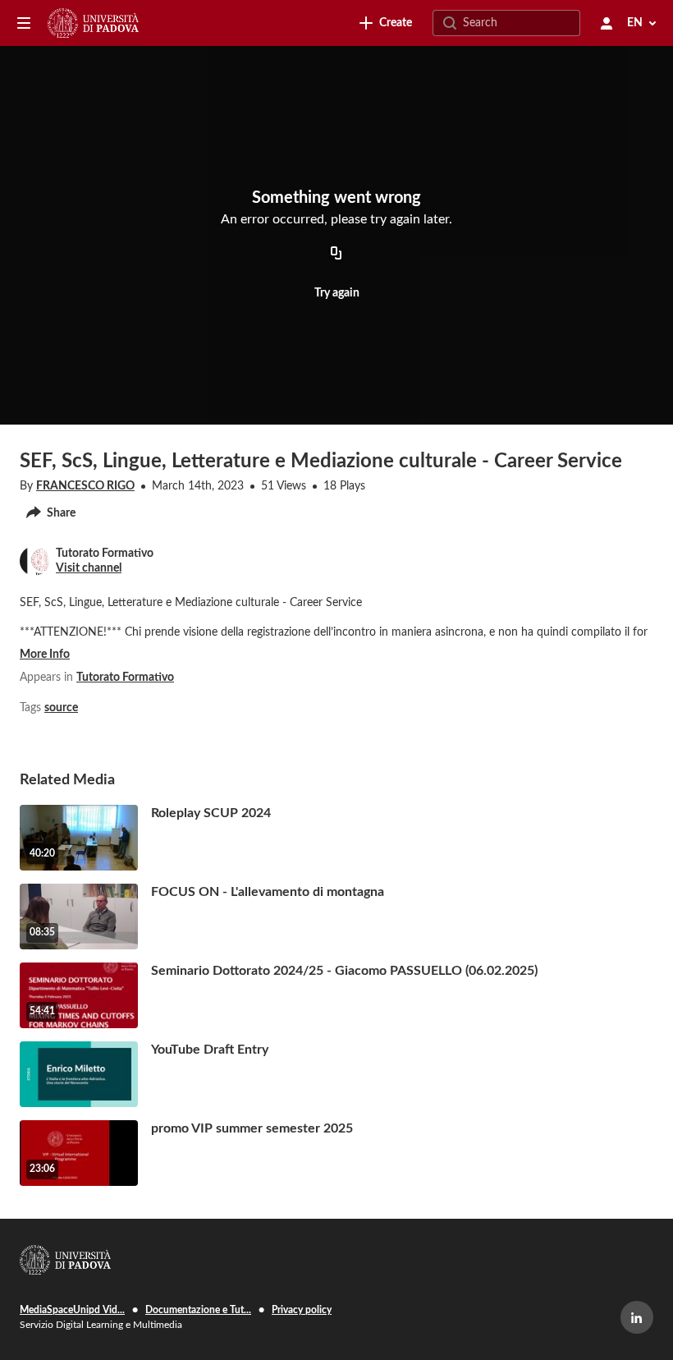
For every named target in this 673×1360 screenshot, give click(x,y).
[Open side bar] (24, 23)
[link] (385, 23)
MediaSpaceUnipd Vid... (72, 1310)
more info (45, 654)
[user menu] (606, 23)
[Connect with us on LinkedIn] (636, 1317)
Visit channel (88, 568)
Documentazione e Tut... (198, 1310)
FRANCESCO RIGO (85, 486)
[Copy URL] (336, 254)
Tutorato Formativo (125, 677)
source (61, 708)
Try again (336, 293)
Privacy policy (302, 1310)
